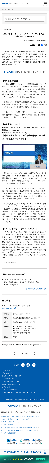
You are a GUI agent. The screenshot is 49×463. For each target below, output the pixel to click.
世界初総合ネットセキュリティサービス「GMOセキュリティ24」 (20, 416)
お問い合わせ (6, 387)
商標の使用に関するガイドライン (12, 384)
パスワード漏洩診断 (7, 419)
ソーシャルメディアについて (11, 381)
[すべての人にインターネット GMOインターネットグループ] (21, 452)
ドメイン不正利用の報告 (9, 390)
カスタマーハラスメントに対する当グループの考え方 (18, 392)
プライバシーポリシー (9, 373)
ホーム (4, 9)
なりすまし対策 (31, 430)
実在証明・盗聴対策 (7, 424)
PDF (33, 45)
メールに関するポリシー (9, 379)
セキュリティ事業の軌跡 (8, 433)
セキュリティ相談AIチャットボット (11, 422)
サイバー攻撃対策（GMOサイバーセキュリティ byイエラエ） (19, 427)
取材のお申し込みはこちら (37, 289)
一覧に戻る (24, 353)
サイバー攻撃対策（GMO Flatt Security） (13, 430)
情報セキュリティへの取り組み (11, 376)
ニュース (10, 9)
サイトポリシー (7, 370)
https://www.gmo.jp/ (8, 308)
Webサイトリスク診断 (22, 419)
